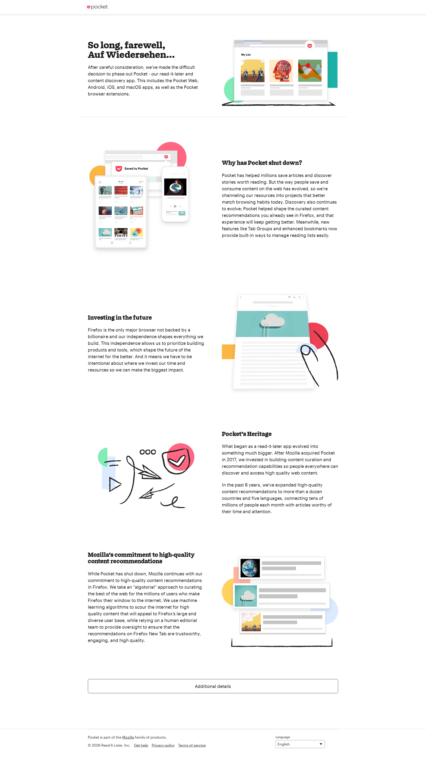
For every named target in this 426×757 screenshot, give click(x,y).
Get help (141, 745)
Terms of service (192, 745)
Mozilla (128, 737)
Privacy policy (163, 745)
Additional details (213, 686)
